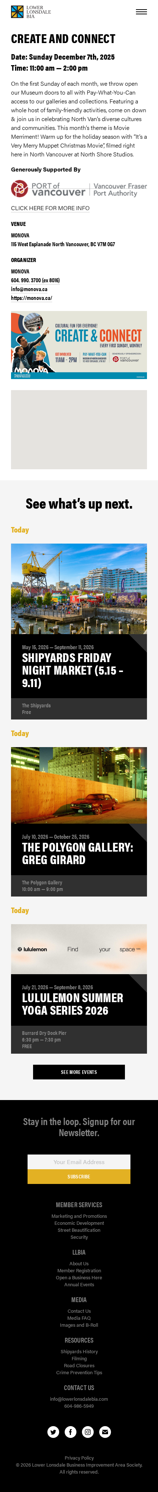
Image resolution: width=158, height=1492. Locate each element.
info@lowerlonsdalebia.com (79, 1398)
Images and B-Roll (79, 1324)
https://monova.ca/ (31, 297)
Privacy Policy (79, 1457)
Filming (79, 1358)
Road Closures (79, 1365)
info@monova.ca (29, 288)
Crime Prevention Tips (79, 1372)
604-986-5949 (79, 1405)
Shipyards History (79, 1351)
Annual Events (79, 1284)
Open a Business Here (79, 1277)
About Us (79, 1263)
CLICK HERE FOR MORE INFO (50, 208)
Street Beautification (79, 1229)
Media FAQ (79, 1317)
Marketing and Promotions (79, 1215)
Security (79, 1236)
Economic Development (79, 1222)
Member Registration (79, 1270)
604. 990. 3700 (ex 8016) (35, 280)
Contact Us (79, 1310)
